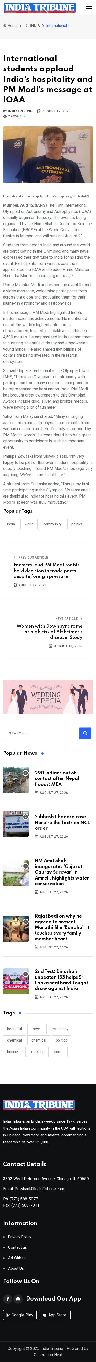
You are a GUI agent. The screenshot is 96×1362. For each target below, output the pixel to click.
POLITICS (77, 524)
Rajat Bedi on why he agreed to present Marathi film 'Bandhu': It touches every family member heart (62, 928)
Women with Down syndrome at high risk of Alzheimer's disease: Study (49, 632)
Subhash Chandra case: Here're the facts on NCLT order (63, 823)
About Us (16, 1268)
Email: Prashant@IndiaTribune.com (33, 1188)
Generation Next (48, 1354)
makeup (38, 1052)
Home (12, 25)
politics (61, 1040)
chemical (14, 1040)
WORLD (29, 524)
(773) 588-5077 (24, 1199)
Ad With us (17, 1258)
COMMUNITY (52, 524)
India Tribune (51, 1348)
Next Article (66, 619)
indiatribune (20, 111)
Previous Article (33, 557)
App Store (56, 1315)
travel (36, 1029)
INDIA (35, 25)
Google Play (21, 1315)
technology (59, 1029)
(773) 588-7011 (25, 1205)
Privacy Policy (19, 1237)
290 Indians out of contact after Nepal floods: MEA (57, 779)
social (58, 1052)
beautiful (14, 1029)
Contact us (17, 1247)
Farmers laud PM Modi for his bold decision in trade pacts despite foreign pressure (46, 571)
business (14, 1052)
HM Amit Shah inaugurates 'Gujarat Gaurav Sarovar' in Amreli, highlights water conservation (62, 872)
